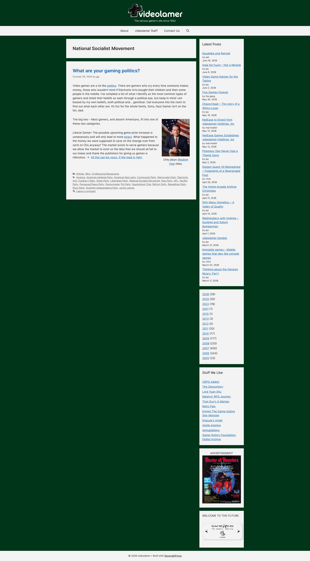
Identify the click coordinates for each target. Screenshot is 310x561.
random (222, 537)
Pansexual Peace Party (92, 184)
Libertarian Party (119, 180)
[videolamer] (155, 11)
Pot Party (126, 184)
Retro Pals (209, 406)
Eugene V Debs (86, 180)
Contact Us (172, 30)
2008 (205, 343)
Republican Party (177, 184)
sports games (126, 187)
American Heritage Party (99, 177)
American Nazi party (125, 177)
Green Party (102, 180)
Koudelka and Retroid (216, 53)
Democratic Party (166, 177)
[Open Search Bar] (188, 31)
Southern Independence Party (102, 187)
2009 (205, 338)
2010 (205, 333)
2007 (205, 348)
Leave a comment (86, 191)
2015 (205, 314)
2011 (205, 328)
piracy (128, 136)
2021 (205, 309)
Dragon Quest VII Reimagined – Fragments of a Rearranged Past (221, 171)
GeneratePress (173, 555)
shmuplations (211, 430)
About (124, 30)
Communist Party (146, 177)
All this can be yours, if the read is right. (117, 157)
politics (111, 85)
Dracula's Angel (212, 420)
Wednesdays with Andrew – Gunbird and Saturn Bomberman (220, 222)
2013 (205, 318)
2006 (205, 353)
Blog (88, 173)
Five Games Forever (215, 92)
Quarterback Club (141, 184)
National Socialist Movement (144, 180)
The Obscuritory (212, 386)
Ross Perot (79, 187)
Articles (80, 173)
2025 (205, 299)
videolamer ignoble (214, 238)
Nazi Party (167, 180)
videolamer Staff (146, 30)
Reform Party (159, 184)
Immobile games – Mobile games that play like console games (220, 254)
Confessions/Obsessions (105, 173)
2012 (205, 323)
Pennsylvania (112, 184)
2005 (205, 358)
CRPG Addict (210, 381)
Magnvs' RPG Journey (216, 396)
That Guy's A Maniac (215, 401)
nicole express (211, 425)
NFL (176, 180)
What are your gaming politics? (106, 70)
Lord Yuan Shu (211, 391)
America (80, 177)
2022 (205, 304)
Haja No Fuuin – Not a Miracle (221, 65)
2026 (205, 294)
